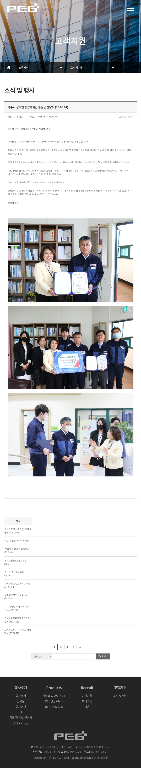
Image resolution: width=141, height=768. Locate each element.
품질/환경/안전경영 (20, 717)
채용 (87, 706)
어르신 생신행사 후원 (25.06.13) (14, 573)
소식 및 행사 (77, 67)
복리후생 (87, 701)
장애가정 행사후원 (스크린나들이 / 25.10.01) (17, 530)
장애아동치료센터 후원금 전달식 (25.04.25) (17, 619)
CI (20, 712)
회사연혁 (21, 706)
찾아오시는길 (21, 723)
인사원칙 (87, 696)
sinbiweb (102, 757)
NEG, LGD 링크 (54, 706)
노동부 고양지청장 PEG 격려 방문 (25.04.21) (17, 631)
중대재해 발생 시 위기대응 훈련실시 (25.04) (17, 608)
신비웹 (23, 7)
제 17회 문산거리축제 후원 (16, 540)
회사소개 (21, 696)
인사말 (21, 701)
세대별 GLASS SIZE (54, 696)
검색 (104, 656)
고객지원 (23, 67)
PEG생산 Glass (54, 701)
